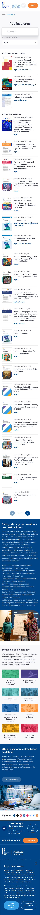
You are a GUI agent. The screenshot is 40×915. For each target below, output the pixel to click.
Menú (33, 5)
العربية (34, 85)
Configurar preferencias (28, 904)
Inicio (3, 14)
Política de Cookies (16, 870)
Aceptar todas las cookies (11, 905)
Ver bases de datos (11, 779)
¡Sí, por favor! (33, 828)
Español (22, 85)
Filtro (6, 42)
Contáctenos (30, 840)
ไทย (15, 225)
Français (28, 85)
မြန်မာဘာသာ (23, 100)
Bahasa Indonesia (25, 70)
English (16, 70)
